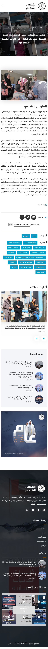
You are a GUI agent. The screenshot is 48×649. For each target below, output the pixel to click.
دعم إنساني (12, 262)
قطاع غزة (30, 118)
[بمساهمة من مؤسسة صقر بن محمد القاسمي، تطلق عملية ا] (39, 602)
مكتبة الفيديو (41, 541)
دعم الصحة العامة (40, 267)
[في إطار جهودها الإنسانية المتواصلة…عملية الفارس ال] (9, 602)
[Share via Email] (33, 217)
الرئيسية (39, 28)
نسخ (10, 224)
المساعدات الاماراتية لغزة (38, 252)
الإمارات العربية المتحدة (14, 242)
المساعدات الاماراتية (13, 247)
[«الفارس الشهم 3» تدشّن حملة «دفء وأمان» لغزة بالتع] (39, 617)
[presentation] (44, 338)
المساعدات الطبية (23, 252)
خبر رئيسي (25, 236)
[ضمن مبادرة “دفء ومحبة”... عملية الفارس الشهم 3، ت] (24, 617)
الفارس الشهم (26, 247)
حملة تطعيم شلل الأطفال (26, 262)
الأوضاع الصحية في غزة (30, 242)
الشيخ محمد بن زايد (39, 247)
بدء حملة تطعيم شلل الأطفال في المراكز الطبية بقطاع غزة (30, 257)
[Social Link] (44, 510)
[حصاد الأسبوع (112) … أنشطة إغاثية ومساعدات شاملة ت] (9, 617)
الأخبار (34, 28)
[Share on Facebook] (22, 217)
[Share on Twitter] (27, 217)
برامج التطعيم (8, 257)
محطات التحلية (40, 272)
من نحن (43, 545)
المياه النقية (11, 252)
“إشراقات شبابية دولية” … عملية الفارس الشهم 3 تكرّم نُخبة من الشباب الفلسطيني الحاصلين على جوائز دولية (20, 375)
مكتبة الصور (42, 537)
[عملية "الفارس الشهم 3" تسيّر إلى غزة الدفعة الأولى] (24, 602)
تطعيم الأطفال (40, 262)
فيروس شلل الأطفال (26, 267)
